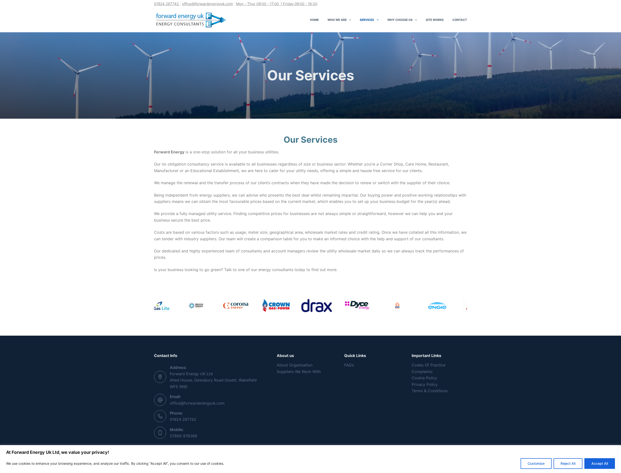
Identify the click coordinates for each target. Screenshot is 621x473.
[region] (310, 459)
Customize (536, 463)
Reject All (568, 463)
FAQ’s (349, 365)
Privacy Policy (425, 384)
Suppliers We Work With (299, 371)
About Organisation (294, 365)
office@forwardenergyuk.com (207, 3)
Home (314, 20)
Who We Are (337, 20)
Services (367, 20)
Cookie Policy (424, 377)
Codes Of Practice (428, 365)
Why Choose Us (400, 20)
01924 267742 (183, 419)
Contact (459, 20)
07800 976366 (183, 435)
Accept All (599, 463)
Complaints (422, 371)
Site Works (435, 20)
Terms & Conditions (430, 390)
